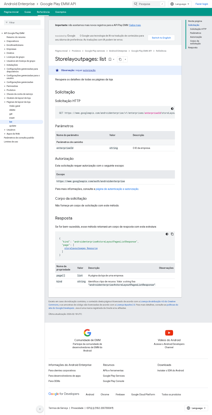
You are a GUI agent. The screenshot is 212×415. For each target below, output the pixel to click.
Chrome (105, 394)
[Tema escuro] (172, 108)
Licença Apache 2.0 (125, 305)
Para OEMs (54, 381)
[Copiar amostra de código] (172, 234)
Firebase (120, 394)
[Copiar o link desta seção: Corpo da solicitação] (90, 199)
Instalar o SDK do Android (171, 370)
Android (90, 394)
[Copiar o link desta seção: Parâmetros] (76, 126)
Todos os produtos (171, 394)
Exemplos (60, 11)
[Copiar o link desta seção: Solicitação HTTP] (83, 101)
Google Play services (95, 51)
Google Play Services (114, 375)
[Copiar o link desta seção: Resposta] (75, 218)
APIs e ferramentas (113, 370)
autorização (89, 70)
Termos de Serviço (58, 408)
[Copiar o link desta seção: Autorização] (77, 159)
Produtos (76, 51)
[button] (21, 33)
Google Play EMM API (58, 4)
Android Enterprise (19, 4)
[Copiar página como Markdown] (120, 59)
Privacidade (77, 408)
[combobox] (148, 4)
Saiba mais (135, 25)
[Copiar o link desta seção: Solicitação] (78, 92)
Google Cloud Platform (143, 394)
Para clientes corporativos (62, 370)
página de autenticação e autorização (117, 189)
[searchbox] (22, 22)
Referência (43, 11)
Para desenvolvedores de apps (65, 375)
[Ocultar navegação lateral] (40, 409)
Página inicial (11, 11)
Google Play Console (113, 381)
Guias (27, 11)
